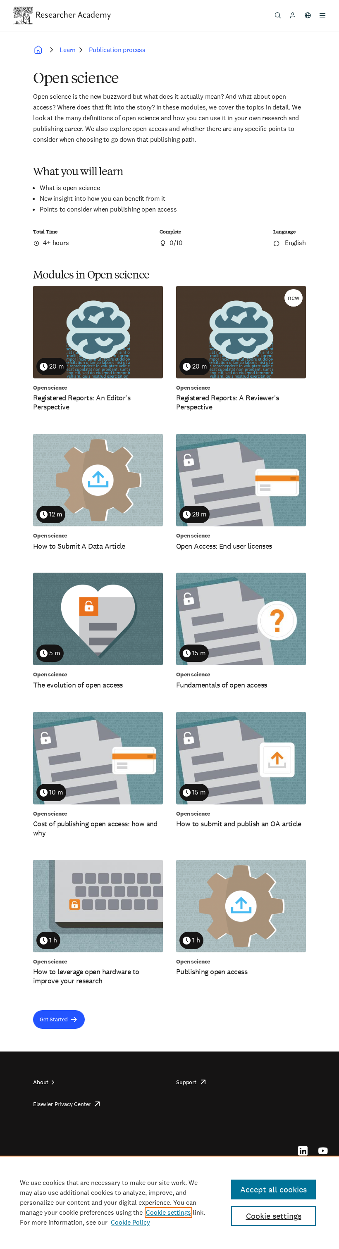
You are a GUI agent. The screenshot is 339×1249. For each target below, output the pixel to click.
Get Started (54, 1019)
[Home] (73, 15)
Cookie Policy (130, 1222)
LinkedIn (302, 1150)
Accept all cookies (273, 1189)
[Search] (277, 15)
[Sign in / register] (292, 15)
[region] (169, 1202)
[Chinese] (307, 15)
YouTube (323, 1150)
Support (186, 1082)
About (40, 1082)
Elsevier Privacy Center (62, 1104)
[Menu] (322, 15)
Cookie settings (168, 1212)
